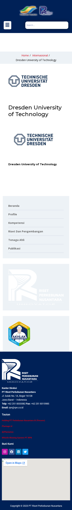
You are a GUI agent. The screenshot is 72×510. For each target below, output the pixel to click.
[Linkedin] (18, 452)
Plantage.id (7, 426)
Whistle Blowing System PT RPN (17, 438)
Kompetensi (16, 223)
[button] (7, 25)
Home (25, 55)
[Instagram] (5, 452)
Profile (12, 214)
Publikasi (14, 248)
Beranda (13, 206)
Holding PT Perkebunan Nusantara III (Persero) (23, 420)
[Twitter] (25, 452)
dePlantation (7, 432)
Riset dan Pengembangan (25, 231)
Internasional (40, 55)
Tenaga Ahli (16, 240)
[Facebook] (12, 452)
